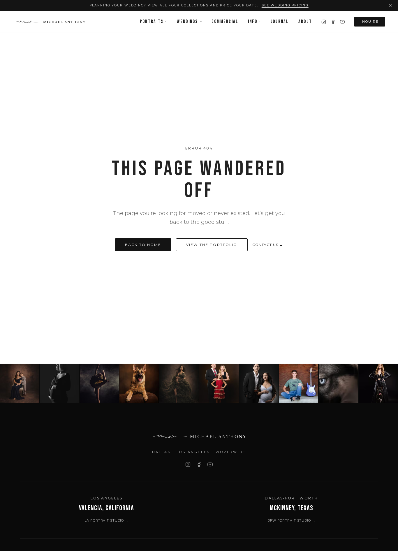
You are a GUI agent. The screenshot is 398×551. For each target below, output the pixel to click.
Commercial (225, 21)
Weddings (187, 21)
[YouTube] (342, 22)
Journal (280, 21)
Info (253, 21)
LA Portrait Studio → (106, 520)
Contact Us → (267, 244)
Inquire (369, 22)
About (305, 21)
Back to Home (143, 244)
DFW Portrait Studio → (291, 520)
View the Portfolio (211, 244)
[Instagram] (323, 22)
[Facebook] (333, 22)
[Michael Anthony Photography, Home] (50, 21)
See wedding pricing (285, 5)
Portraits (152, 21)
